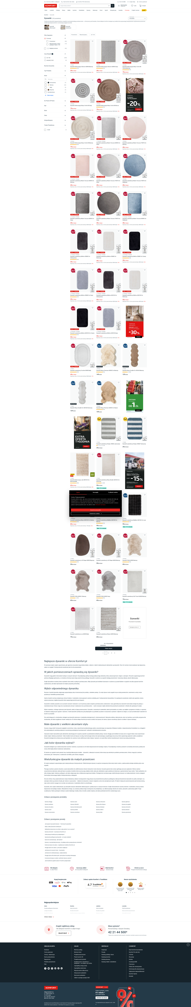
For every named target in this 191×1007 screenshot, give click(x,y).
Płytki (46, 10)
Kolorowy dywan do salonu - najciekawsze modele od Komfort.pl (60, 845)
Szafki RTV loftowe (48, 913)
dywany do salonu (102, 719)
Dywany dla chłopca (101, 804)
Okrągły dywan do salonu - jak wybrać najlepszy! (56, 847)
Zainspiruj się (113, 10)
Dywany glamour (126, 801)
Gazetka (120, 10)
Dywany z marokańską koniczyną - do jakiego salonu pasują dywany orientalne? (63, 842)
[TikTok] (58, 968)
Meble (69, 10)
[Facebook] (45, 968)
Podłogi (58, 10)
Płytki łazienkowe (126, 908)
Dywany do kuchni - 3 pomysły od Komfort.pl (55, 831)
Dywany (88, 10)
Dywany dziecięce (100, 807)
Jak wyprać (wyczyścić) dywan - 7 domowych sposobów (58, 824)
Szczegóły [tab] (95, 492)
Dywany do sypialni (126, 804)
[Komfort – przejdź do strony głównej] (51, 988)
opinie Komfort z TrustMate (98, 879)
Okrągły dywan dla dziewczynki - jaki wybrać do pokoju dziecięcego (60, 855)
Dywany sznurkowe (75, 812)
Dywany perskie (74, 809)
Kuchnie (74, 10)
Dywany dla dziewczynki (76, 807)
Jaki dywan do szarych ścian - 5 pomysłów (55, 850)
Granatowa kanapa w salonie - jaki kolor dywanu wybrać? (58, 858)
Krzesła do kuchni (74, 910)
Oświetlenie (81, 10)
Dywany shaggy (48, 801)
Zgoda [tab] (78, 492)
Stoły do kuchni (73, 908)
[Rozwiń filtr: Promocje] (65, 38)
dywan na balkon (122, 719)
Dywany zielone (99, 809)
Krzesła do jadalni (100, 910)
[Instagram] (52, 968)
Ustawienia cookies (95, 513)
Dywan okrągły (108, 734)
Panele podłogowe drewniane (51, 908)
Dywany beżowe (125, 809)
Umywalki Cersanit (126, 913)
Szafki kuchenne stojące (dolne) (77, 913)
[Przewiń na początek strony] (188, 944)
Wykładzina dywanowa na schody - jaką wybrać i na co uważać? (60, 829)
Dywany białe (99, 812)
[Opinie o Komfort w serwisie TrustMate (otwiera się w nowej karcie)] (95, 885)
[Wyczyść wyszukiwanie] (109, 6)
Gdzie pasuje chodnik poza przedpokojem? (55, 834)
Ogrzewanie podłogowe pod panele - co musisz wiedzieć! (58, 837)
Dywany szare (48, 809)
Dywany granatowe (126, 812)
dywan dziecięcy (132, 719)
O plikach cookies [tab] (113, 492)
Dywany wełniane (49, 804)
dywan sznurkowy (112, 719)
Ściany (63, 10)
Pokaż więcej (108, 648)
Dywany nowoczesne (50, 812)
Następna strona (134, 627)
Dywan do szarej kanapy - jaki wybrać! (53, 839)
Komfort (46, 14)
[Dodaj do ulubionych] (92, 41)
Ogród (106, 10)
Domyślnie (132, 18)
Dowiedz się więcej (100, 504)
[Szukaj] (112, 6)
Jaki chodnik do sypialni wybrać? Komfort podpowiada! (58, 860)
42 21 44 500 (122, 1)
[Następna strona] (114, 652)
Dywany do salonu (49, 807)
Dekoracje (95, 10)
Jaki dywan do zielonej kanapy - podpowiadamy (56, 852)
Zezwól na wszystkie (95, 510)
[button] (122, 6)
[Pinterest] (55, 968)
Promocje (127, 10)
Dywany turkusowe (100, 801)
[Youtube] (49, 968)
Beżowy (58, 85)
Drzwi (101, 10)
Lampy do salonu (48, 910)
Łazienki (52, 10)
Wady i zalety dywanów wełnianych (53, 826)
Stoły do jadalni (99, 908)
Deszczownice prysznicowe (128, 910)
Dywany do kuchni (126, 807)
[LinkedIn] (62, 968)
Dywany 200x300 (74, 804)
